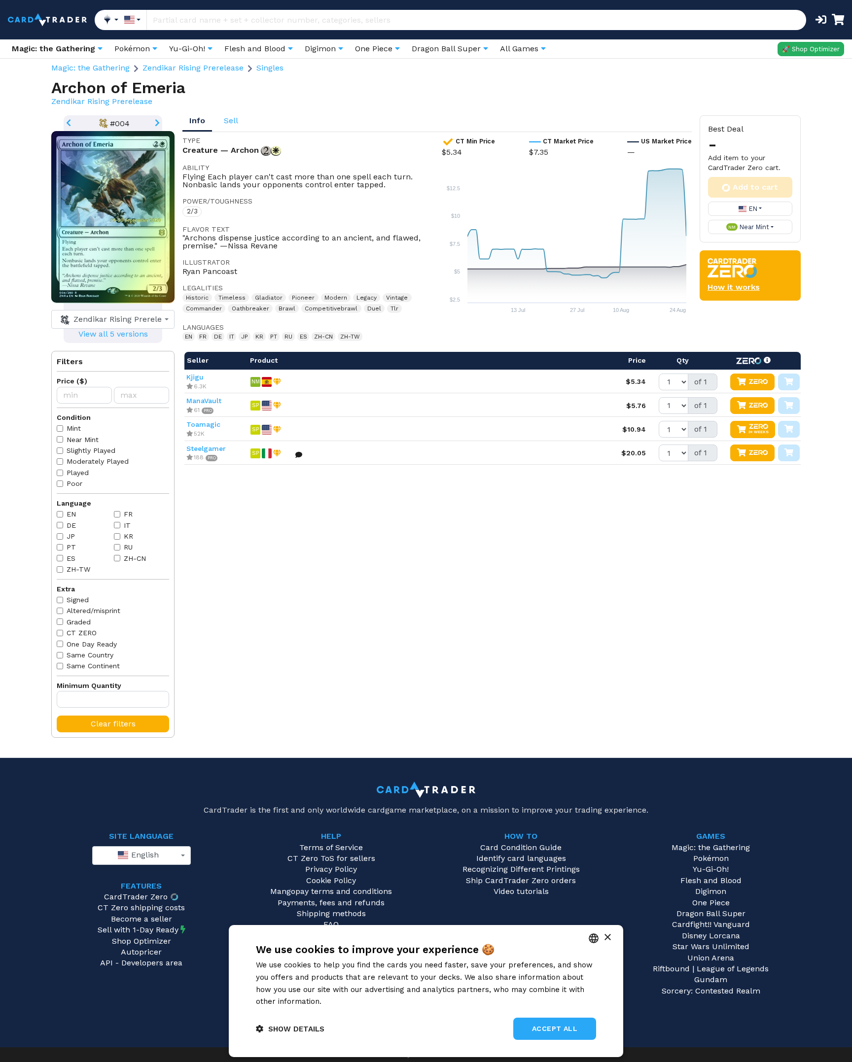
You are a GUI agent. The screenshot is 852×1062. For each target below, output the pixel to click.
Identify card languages (521, 858)
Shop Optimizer (141, 941)
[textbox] (110, 319)
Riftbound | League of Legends (711, 968)
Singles (270, 67)
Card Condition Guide (521, 847)
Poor (74, 483)
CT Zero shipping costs (141, 907)
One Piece (711, 902)
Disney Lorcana (711, 935)
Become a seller (141, 919)
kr (128, 536)
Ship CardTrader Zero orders (521, 880)
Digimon (710, 891)
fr (128, 514)
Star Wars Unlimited (711, 946)
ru (128, 547)
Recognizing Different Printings (521, 869)
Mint (74, 428)
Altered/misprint (93, 611)
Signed (78, 600)
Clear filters (113, 723)
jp (71, 536)
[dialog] (426, 991)
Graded (79, 622)
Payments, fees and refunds (331, 902)
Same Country (90, 655)
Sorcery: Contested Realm (711, 990)
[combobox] (113, 319)
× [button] (607, 937)
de (71, 525)
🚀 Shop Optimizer (811, 49)
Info (197, 120)
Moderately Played (98, 461)
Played (78, 473)
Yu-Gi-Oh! (711, 869)
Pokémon (711, 858)
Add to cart (755, 187)
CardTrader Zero (136, 896)
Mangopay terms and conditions (331, 891)
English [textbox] (144, 854)
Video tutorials (521, 891)
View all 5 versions (113, 334)
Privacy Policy (331, 869)
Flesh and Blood (711, 880)
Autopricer (141, 952)
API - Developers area (141, 962)
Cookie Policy (331, 880)
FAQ (331, 924)
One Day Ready (92, 644)
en (71, 514)
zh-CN (135, 558)
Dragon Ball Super (711, 913)
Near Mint (83, 440)
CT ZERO (82, 633)
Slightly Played (91, 450)
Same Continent (93, 666)
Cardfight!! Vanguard (711, 924)
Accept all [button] (554, 1028)
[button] (290, 1028)
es (71, 558)
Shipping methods (331, 913)
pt (71, 547)
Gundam (710, 979)
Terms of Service (331, 847)
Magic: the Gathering (90, 67)
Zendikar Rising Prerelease (193, 67)
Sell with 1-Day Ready (138, 929)
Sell (231, 120)
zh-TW (78, 569)
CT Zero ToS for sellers (331, 858)
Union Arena (710, 957)
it (127, 525)
